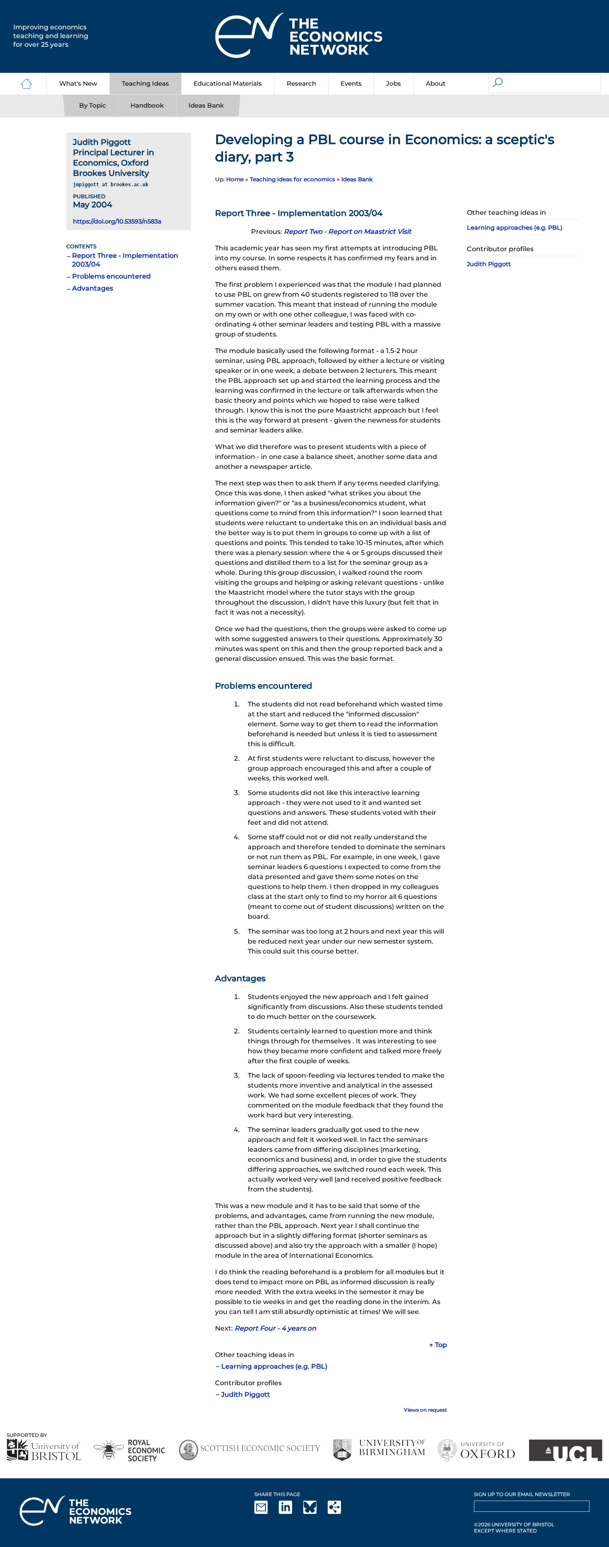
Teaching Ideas (145, 83)
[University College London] (565, 1450)
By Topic (92, 105)
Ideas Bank (206, 105)
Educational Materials (227, 83)
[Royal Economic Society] (130, 1450)
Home (235, 179)
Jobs (393, 83)
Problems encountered (111, 276)
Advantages (92, 288)
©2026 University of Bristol (514, 1524)
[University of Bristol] (44, 1449)
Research (301, 83)
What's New (78, 83)
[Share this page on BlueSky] (314, 1512)
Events (351, 83)
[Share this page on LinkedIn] (290, 1512)
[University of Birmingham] (379, 1450)
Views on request (425, 1410)
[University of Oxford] (477, 1450)
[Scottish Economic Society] (249, 1450)
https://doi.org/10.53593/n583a (117, 221)
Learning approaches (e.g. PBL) (274, 1366)
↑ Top (438, 1345)
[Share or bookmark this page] (339, 1512)
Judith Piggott (245, 1394)
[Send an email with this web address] (266, 1512)
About (435, 83)
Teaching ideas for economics (292, 179)
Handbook (147, 105)
